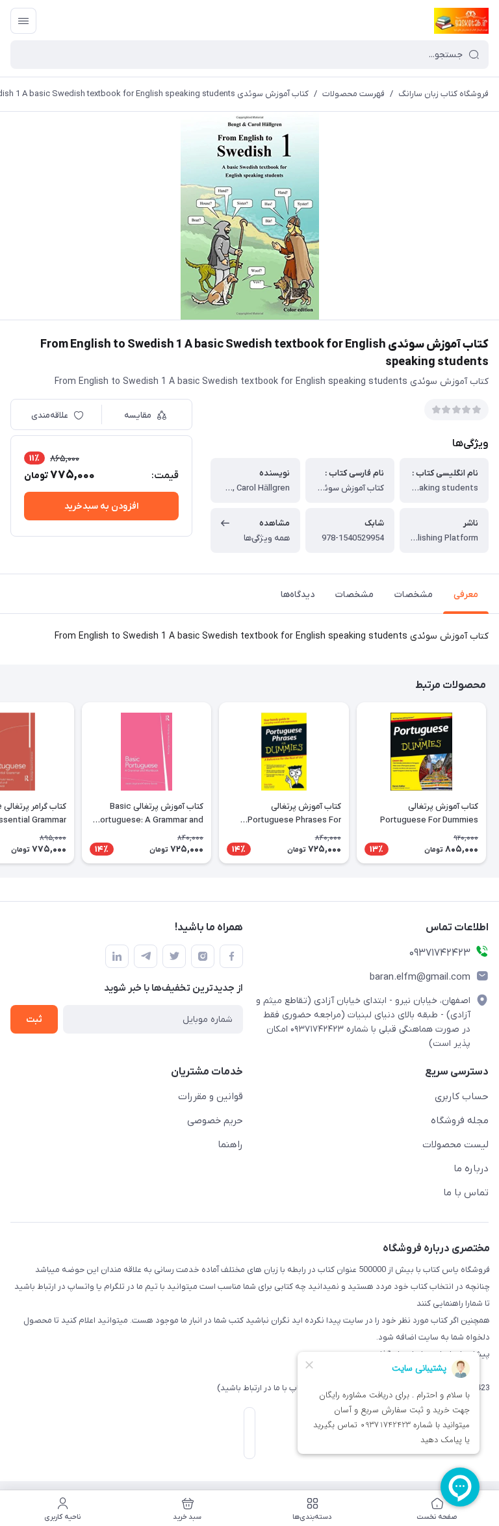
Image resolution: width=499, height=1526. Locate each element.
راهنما (230, 1144)
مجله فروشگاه (460, 1120)
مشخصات (413, 595)
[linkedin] (117, 956)
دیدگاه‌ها (297, 595)
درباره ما (471, 1168)
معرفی (466, 595)
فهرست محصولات (353, 93)
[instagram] (202, 956)
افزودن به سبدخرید (101, 506)
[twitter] (174, 956)
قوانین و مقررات (210, 1096)
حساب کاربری (462, 1096)
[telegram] (145, 956)
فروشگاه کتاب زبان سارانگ (443, 93)
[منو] (23, 21)
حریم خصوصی (215, 1120)
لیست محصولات (455, 1144)
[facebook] (231, 956)
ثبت (34, 1019)
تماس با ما (466, 1192)
